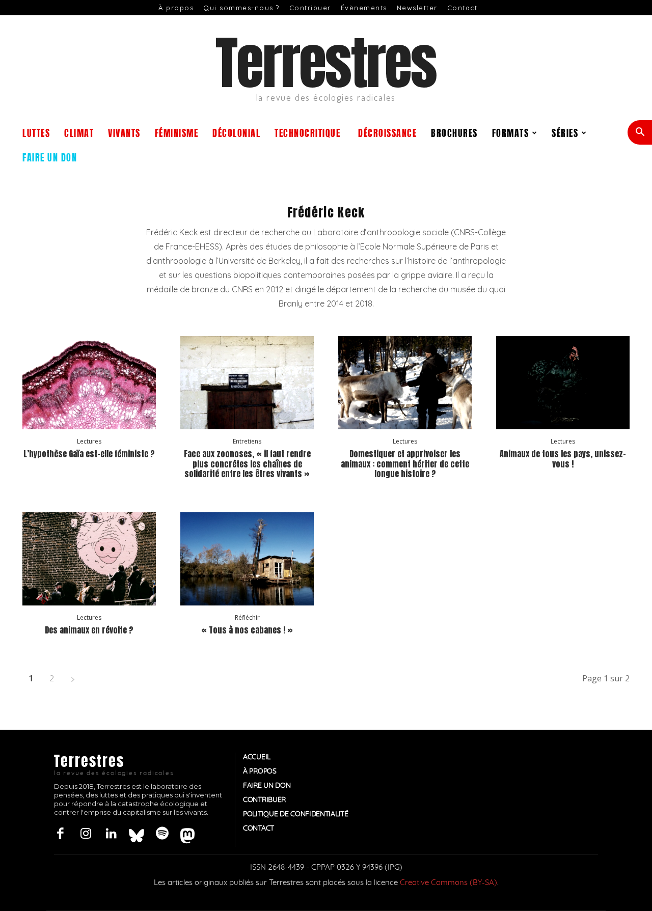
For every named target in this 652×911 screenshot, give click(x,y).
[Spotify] (162, 834)
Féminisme (177, 132)
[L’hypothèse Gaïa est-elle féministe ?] (89, 382)
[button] (640, 133)
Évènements (364, 8)
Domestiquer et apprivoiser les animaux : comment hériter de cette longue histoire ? (405, 463)
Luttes (36, 132)
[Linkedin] (111, 834)
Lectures (89, 441)
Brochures (454, 132)
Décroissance (387, 132)
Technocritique (307, 132)
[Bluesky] (136, 834)
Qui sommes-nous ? (241, 8)
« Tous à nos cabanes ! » (247, 630)
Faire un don (49, 156)
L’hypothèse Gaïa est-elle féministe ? (89, 454)
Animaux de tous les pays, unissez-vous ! (563, 459)
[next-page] (73, 678)
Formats (510, 132)
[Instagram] (85, 834)
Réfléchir (247, 618)
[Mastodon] (187, 834)
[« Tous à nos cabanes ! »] (247, 558)
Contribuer (310, 8)
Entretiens (247, 441)
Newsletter (417, 8)
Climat (79, 132)
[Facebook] (60, 834)
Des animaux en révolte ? (89, 630)
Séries (565, 132)
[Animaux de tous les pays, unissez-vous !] (563, 382)
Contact (462, 8)
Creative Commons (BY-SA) (448, 883)
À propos (176, 8)
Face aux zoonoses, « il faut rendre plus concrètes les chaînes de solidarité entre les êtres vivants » (247, 463)
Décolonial (236, 132)
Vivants (124, 132)
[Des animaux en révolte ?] (89, 558)
